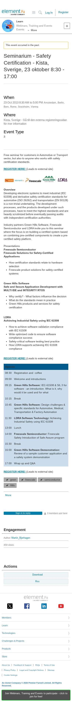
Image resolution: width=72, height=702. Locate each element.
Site (33, 12)
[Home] (13, 12)
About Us (6, 665)
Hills (12, 485)
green (13, 480)
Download (37, 574)
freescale (30, 480)
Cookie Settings (10, 675)
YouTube (61, 606)
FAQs (37, 665)
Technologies (8, 633)
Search (40, 12)
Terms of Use (49, 665)
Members (6, 618)
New (67, 26)
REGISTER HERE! (15, 168)
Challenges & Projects (13, 641)
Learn (19, 21)
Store (4, 656)
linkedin (44, 606)
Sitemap (50, 670)
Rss (37, 581)
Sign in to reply (23, 513)
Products (6, 649)
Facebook (27, 606)
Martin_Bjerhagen (20, 538)
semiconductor (52, 480)
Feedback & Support (22, 665)
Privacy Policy (10, 670)
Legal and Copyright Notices (31, 670)
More (34, 30)
